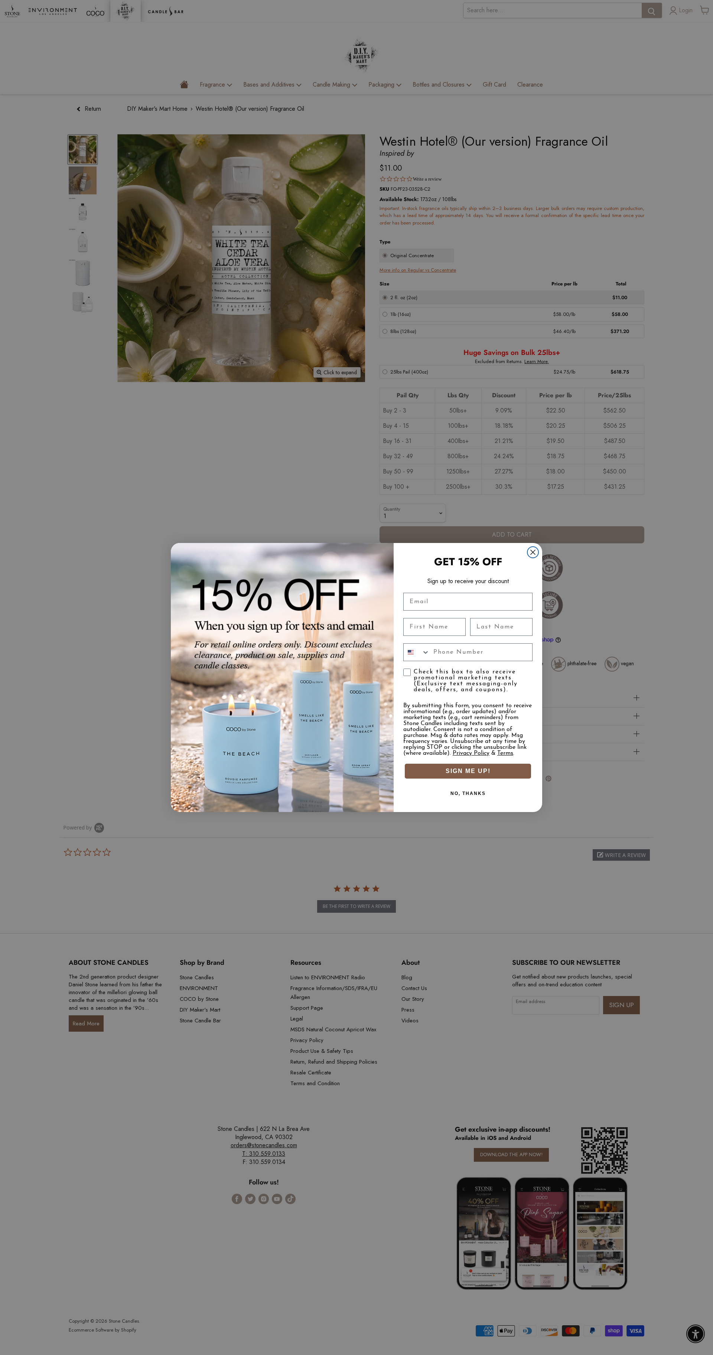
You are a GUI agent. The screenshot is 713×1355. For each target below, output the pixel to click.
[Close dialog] (532, 552)
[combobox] (417, 652)
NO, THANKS (468, 793)
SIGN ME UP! (468, 771)
